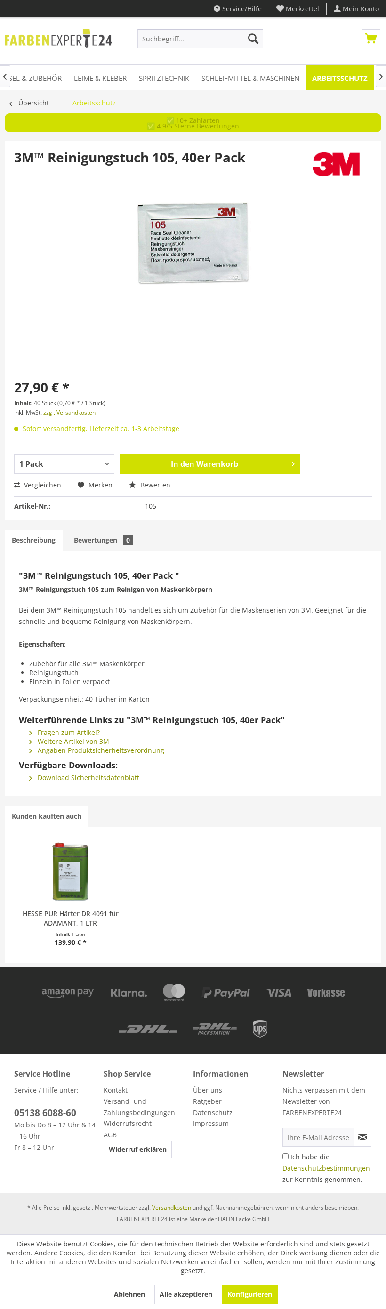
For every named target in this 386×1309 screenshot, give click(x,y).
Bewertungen (102, 539)
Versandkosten (171, 1208)
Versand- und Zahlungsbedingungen (139, 1107)
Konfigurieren (249, 1294)
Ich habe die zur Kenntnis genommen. (326, 1168)
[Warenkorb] (371, 38)
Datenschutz (213, 1112)
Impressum (211, 1123)
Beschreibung (34, 539)
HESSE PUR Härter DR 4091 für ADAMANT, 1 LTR (71, 918)
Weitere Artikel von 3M (72, 741)
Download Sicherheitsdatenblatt (87, 777)
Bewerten (154, 484)
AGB (110, 1134)
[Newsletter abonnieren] (362, 1137)
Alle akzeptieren (186, 1294)
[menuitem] (298, 9)
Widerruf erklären (138, 1149)
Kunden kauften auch (46, 816)
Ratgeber (207, 1101)
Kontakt (116, 1090)
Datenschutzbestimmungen (326, 1168)
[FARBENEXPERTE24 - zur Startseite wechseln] (58, 41)
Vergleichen (41, 484)
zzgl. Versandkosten (69, 412)
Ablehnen (129, 1294)
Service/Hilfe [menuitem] (241, 8)
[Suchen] (253, 38)
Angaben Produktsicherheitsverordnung (100, 750)
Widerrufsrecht (128, 1123)
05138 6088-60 (45, 1113)
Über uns (207, 1090)
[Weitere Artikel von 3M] (336, 166)
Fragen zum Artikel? (68, 732)
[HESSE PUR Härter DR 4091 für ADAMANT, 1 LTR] (70, 871)
